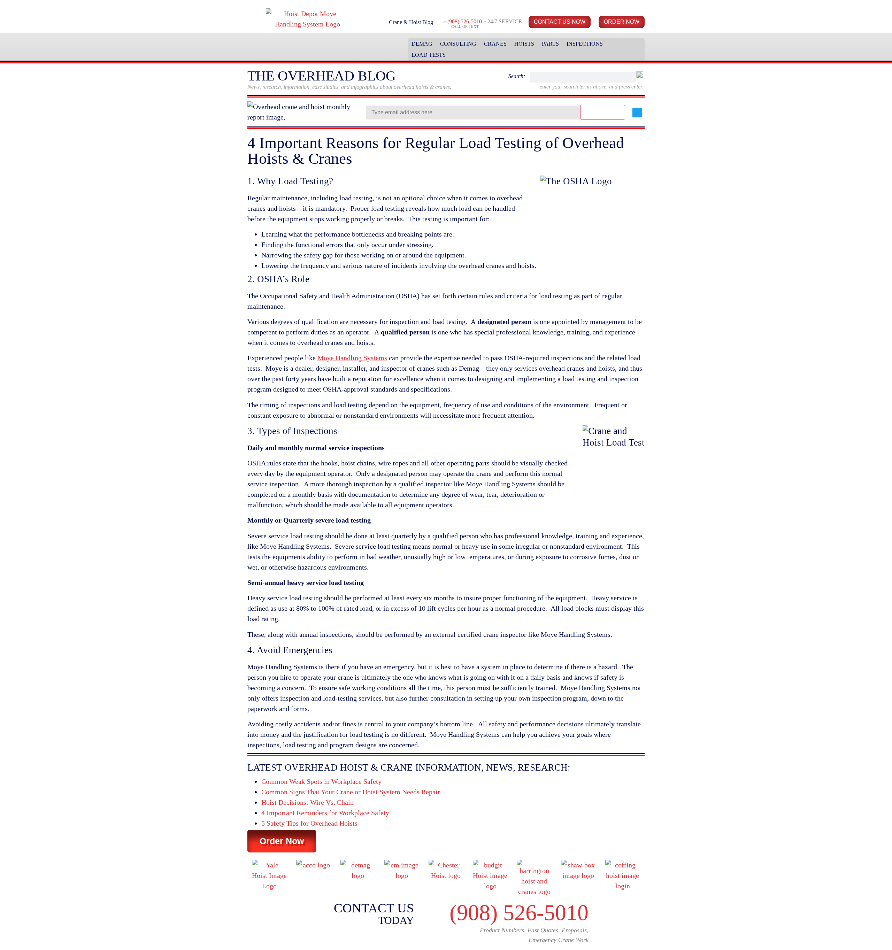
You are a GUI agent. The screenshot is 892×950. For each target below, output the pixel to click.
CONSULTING (458, 44)
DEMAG (422, 44)
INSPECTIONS (585, 44)
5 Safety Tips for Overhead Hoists (309, 823)
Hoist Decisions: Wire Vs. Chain (307, 802)
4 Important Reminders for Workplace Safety (325, 813)
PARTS (550, 44)
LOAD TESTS (429, 55)
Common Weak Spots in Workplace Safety (321, 781)
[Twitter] (637, 112)
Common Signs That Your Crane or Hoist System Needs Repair (350, 792)
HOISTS (524, 44)
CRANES (495, 44)
